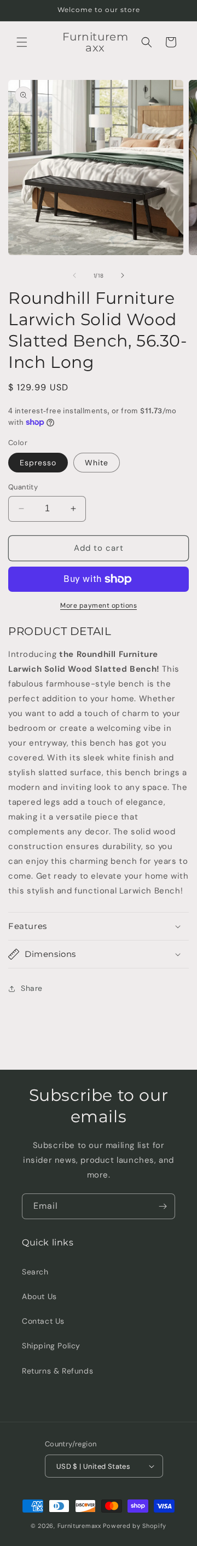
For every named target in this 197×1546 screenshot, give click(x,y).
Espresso (38, 463)
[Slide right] (123, 275)
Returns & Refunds (57, 1371)
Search (35, 1272)
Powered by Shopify (134, 1526)
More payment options (98, 605)
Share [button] (32, 988)
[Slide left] (74, 275)
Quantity (23, 487)
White (96, 463)
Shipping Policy (51, 1346)
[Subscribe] (162, 1206)
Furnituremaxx (79, 1526)
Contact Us (43, 1321)
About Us (39, 1296)
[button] (22, 42)
